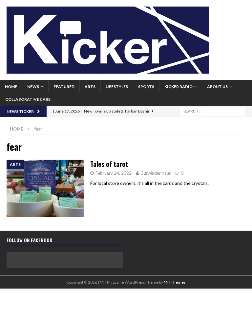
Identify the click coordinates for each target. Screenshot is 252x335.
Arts (90, 86)
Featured (63, 86)
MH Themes (175, 282)
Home (11, 86)
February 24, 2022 (113, 173)
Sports (146, 86)
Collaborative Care (28, 99)
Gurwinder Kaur (155, 173)
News (33, 86)
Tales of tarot (109, 164)
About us (217, 86)
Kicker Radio (178, 86)
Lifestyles (117, 86)
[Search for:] (212, 111)
